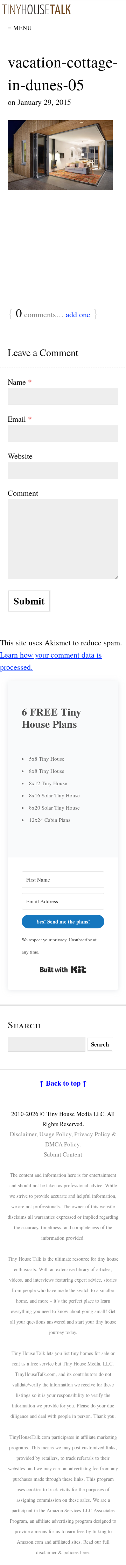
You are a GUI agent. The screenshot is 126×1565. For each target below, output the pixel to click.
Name (20, 382)
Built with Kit (63, 969)
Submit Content (63, 1154)
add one (78, 314)
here (84, 1552)
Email (20, 419)
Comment (23, 493)
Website (20, 456)
